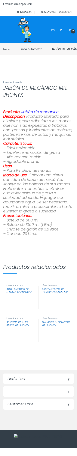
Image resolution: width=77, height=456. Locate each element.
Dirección (25, 12)
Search (53, 29)
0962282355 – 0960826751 (57, 12)
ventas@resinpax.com (19, 4)
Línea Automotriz (30, 49)
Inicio (6, 49)
